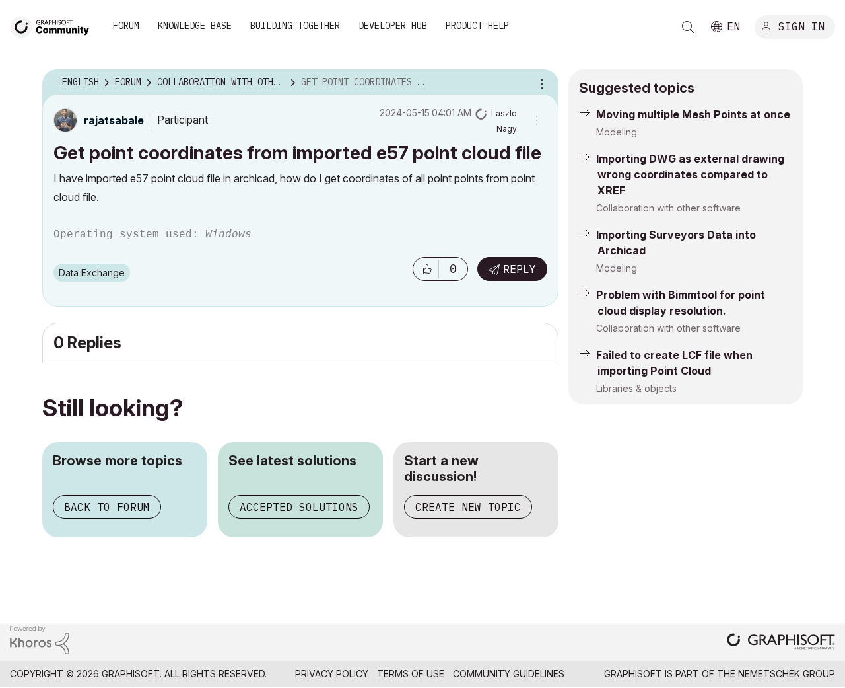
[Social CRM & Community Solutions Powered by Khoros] (39, 639)
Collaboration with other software (668, 207)
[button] (425, 269)
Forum (126, 26)
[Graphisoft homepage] (781, 643)
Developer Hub (392, 26)
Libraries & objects (636, 388)
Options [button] (540, 82)
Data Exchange (92, 272)
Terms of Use (410, 673)
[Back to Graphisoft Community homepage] (54, 25)
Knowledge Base (195, 26)
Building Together (295, 26)
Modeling (616, 131)
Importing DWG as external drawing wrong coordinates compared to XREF (690, 174)
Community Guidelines (508, 673)
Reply (519, 269)
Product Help (477, 26)
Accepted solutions (299, 507)
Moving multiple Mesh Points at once (693, 114)
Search (688, 27)
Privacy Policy (331, 673)
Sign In (801, 25)
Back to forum (107, 507)
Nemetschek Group (786, 673)
